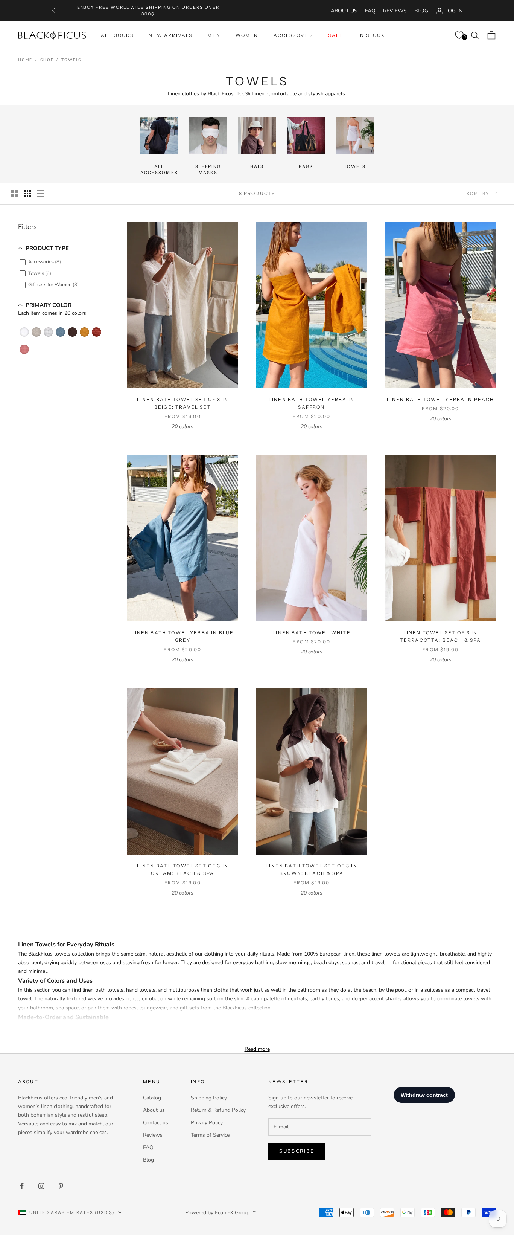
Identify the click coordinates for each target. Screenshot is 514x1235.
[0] (459, 35)
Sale (335, 35)
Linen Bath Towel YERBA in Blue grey (182, 636)
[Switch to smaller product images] (27, 193)
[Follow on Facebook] (22, 1186)
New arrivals (170, 35)
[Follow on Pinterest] (61, 1186)
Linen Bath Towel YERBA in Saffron (311, 403)
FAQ (370, 10)
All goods (117, 35)
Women (247, 35)
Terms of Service (210, 1135)
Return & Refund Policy (218, 1110)
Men (213, 35)
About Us (344, 10)
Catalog (152, 1097)
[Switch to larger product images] (14, 193)
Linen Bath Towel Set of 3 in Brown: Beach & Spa (311, 869)
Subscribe (296, 1151)
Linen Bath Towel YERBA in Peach (440, 399)
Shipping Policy (209, 1097)
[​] (26, 332)
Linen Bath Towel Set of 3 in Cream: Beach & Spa (182, 869)
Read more (257, 1049)
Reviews (395, 10)
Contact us (155, 1122)
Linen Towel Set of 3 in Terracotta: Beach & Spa (440, 636)
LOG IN (453, 10)
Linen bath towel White (311, 632)
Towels (71, 60)
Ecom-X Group (232, 1212)
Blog (421, 10)
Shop (46, 60)
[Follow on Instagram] (41, 1186)
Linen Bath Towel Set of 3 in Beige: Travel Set (182, 403)
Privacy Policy (207, 1122)
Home (25, 60)
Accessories (293, 35)
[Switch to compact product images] (40, 193)
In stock (371, 35)
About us (154, 1110)
